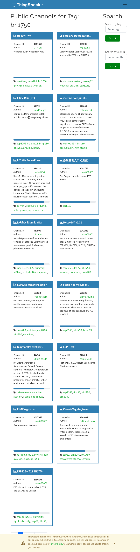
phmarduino (87, 296)
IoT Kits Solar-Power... (30, 160)
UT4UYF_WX (24, 35)
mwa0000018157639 (91, 234)
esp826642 (86, 359)
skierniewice (24, 392)
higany (37, 234)
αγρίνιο (17, 459)
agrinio (21, 454)
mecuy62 (85, 47)
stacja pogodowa (33, 396)
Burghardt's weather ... (30, 347)
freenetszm (40, 296)
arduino (27, 147)
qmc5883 (18, 85)
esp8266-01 (23, 143)
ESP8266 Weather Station (32, 284)
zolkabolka (29, 272)
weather (21, 81)
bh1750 (42, 81)
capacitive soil (33, 85)
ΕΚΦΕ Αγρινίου (25, 409)
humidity (38, 516)
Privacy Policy (56, 543)
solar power (20, 210)
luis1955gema (42, 110)
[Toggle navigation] (124, 4)
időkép (17, 272)
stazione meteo (72, 81)
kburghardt (40, 359)
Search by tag (113, 24)
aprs (31, 210)
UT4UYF (38, 47)
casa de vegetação (70, 459)
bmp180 (44, 143)
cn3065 (29, 268)
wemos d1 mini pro (74, 143)
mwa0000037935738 (45, 483)
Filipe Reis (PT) (26, 98)
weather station (69, 85)
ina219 (20, 268)
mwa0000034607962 (45, 421)
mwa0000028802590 (91, 172)
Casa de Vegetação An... (76, 409)
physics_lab (41, 454)
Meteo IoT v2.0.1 (72, 222)
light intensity (21, 521)
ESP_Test (68, 347)
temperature (24, 516)
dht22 (34, 143)
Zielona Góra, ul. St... (75, 98)
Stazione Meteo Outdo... (77, 35)
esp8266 (84, 85)
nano (36, 147)
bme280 (32, 81)
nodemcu (75, 272)
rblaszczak (86, 110)
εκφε (26, 459)
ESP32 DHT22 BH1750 (30, 471)
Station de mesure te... (76, 284)
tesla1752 (39, 172)
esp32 (66, 454)
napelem (42, 272)
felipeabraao (87, 421)
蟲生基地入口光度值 (75, 160)
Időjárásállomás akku (29, 222)
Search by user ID (115, 52)
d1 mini (21, 205)
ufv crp (86, 459)
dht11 (29, 454)
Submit (112, 38)
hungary (39, 268)
